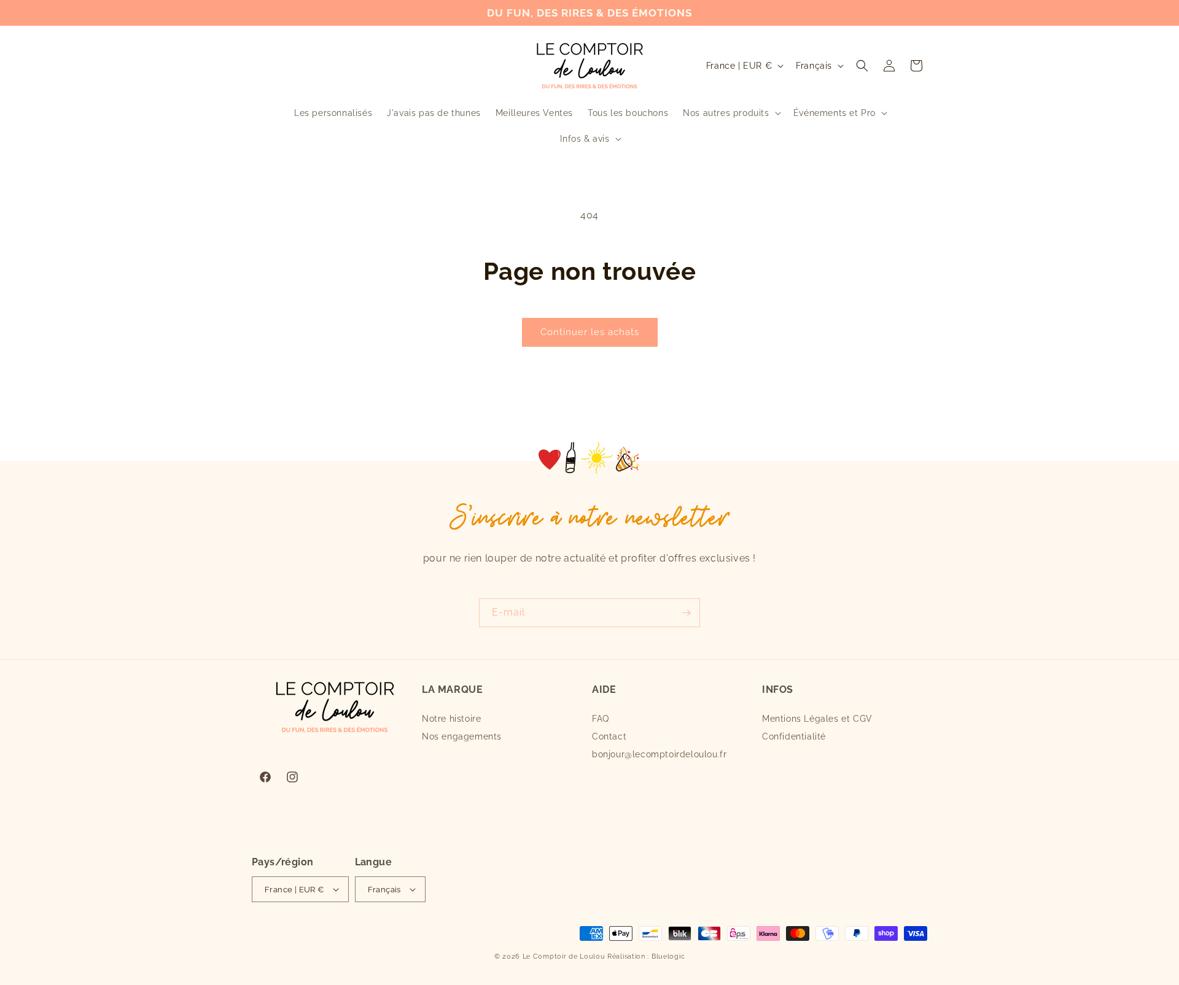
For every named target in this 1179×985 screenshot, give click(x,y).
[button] (730, 113)
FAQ (600, 719)
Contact (609, 736)
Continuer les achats (589, 332)
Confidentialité (794, 736)
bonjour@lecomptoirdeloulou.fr (659, 754)
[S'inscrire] (685, 612)
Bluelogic (668, 956)
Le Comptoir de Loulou (564, 956)
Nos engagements (462, 736)
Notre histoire (451, 719)
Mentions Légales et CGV (817, 719)
